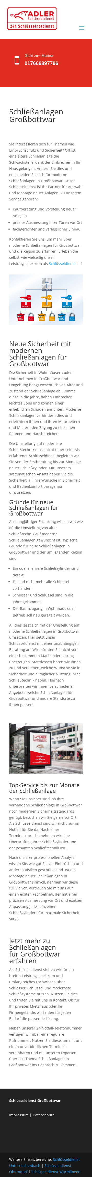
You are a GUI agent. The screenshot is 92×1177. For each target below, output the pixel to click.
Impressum (19, 1114)
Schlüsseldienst (62, 263)
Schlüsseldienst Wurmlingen (55, 1171)
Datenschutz (43, 1114)
